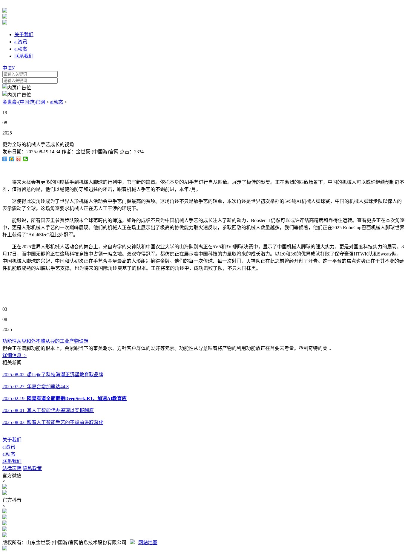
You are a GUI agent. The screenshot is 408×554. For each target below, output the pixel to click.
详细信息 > (14, 355)
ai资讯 (8, 446)
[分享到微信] (25, 159)
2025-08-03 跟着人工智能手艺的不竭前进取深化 (52, 422)
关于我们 (12, 439)
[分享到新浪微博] (18, 159)
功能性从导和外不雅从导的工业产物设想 (45, 341)
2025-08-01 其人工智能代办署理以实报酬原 (48, 410)
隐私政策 (32, 468)
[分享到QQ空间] (11, 159)
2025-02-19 (64, 398)
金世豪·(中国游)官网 (23, 102)
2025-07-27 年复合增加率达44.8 (35, 386)
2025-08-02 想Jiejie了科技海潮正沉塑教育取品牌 (52, 374)
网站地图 (147, 542)
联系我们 (12, 461)
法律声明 (12, 468)
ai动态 (56, 102)
